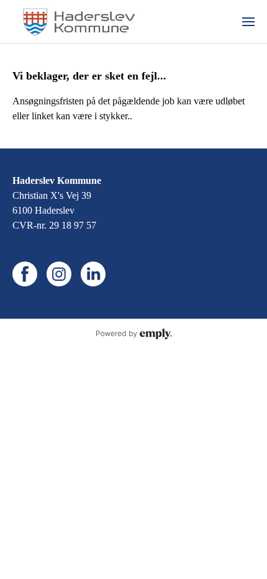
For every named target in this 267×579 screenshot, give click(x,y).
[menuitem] (248, 22)
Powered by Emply (133, 334)
